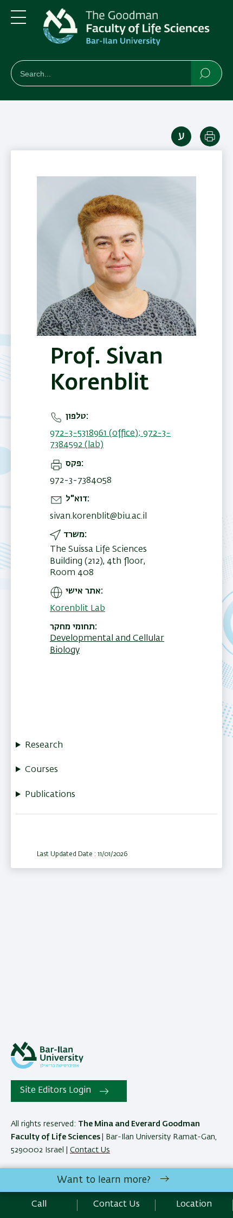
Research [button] (44, 745)
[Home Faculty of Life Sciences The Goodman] (132, 32)
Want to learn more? (104, 1180)
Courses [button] (41, 770)
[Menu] (18, 21)
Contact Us (90, 1150)
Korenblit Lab (77, 608)
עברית (181, 136)
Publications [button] (50, 794)
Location (194, 1204)
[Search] (206, 73)
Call (39, 1204)
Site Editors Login (55, 1090)
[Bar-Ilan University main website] (47, 1066)
